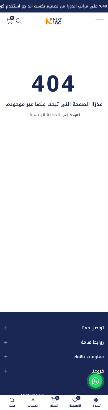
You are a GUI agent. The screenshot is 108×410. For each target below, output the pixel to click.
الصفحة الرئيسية (45, 115)
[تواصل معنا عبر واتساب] (95, 381)
